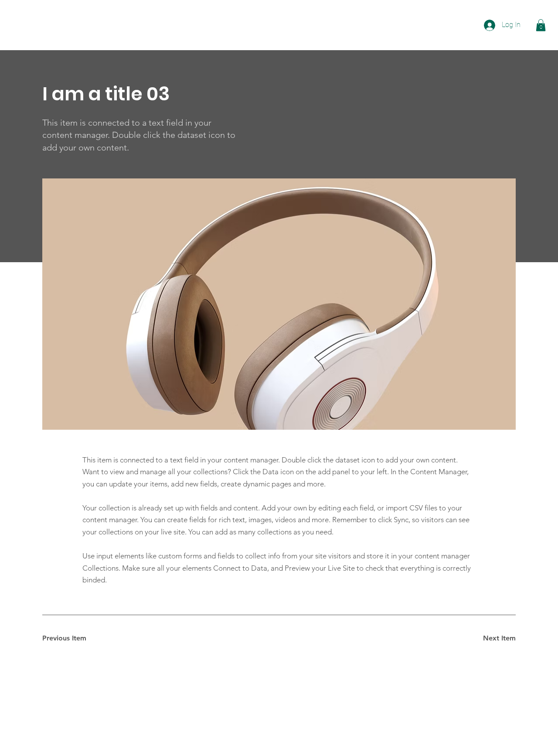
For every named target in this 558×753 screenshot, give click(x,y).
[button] (541, 25)
